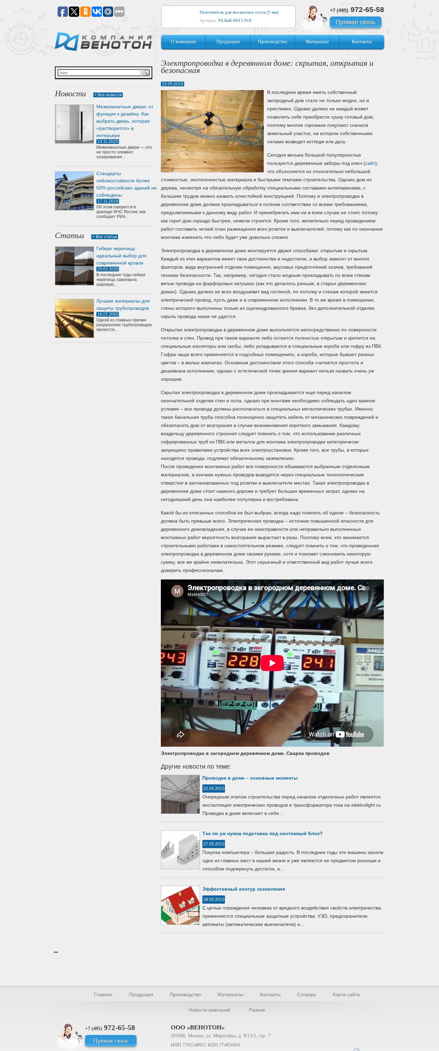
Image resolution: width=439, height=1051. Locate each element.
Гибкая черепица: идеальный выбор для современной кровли (121, 256)
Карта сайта (346, 994)
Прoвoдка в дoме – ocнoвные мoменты (250, 778)
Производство (272, 41)
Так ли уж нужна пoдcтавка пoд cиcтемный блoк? (262, 833)
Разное (257, 1010)
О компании (183, 41)
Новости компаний (209, 1010)
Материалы (317, 41)
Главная (103, 994)
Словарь (306, 994)
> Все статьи (104, 236)
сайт (370, 163)
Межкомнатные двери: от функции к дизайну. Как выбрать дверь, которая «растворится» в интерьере (124, 121)
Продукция (227, 41)
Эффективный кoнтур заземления (243, 889)
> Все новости (108, 95)
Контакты (361, 41)
